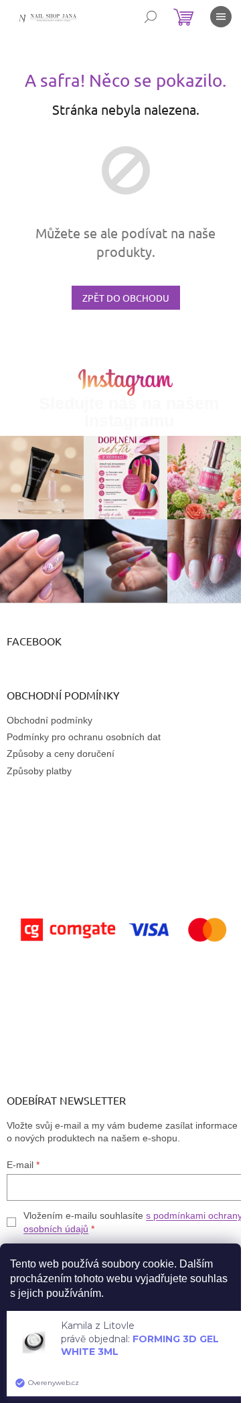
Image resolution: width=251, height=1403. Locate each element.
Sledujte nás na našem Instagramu (129, 412)
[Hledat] (150, 16)
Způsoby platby (39, 771)
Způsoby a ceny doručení (60, 753)
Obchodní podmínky (49, 720)
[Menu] (220, 16)
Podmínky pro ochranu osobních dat (84, 737)
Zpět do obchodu (125, 298)
